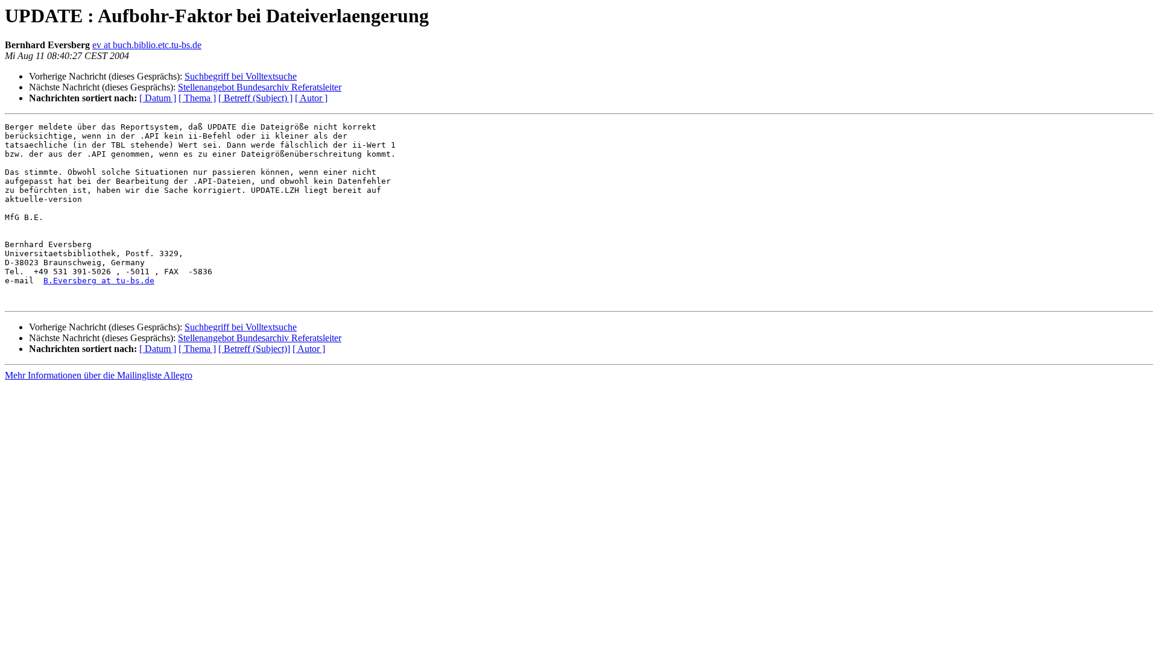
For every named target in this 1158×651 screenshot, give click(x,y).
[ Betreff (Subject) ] (255, 98)
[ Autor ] (311, 98)
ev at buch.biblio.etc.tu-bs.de (146, 45)
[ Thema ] (197, 98)
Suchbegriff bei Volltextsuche (241, 76)
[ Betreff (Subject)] (254, 349)
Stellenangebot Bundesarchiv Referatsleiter (259, 87)
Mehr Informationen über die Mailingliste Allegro (98, 375)
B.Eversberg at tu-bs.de (98, 280)
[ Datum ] (157, 98)
